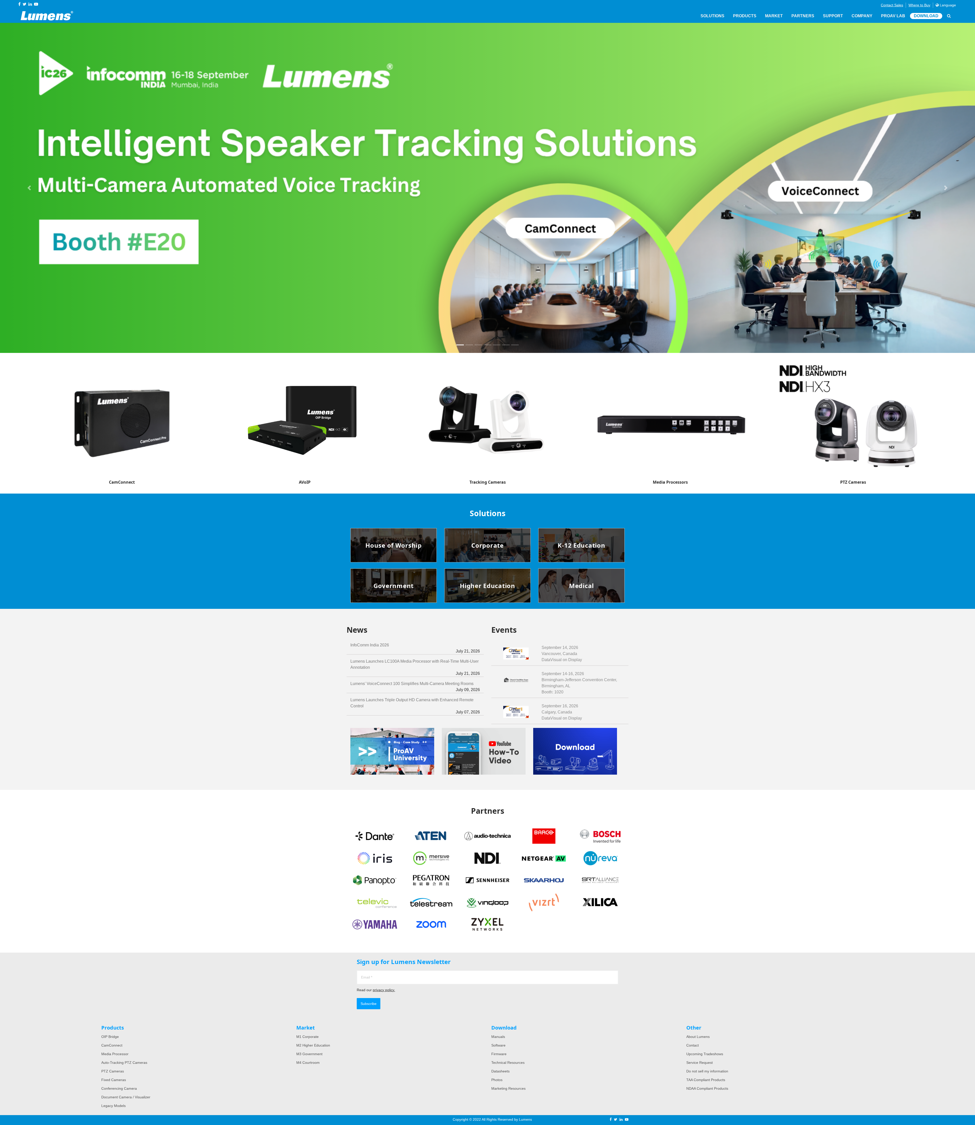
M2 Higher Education (313, 1045)
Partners (802, 16)
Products (744, 16)
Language (947, 5)
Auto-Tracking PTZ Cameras (124, 1063)
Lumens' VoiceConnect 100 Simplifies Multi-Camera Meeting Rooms (415, 686)
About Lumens (698, 1037)
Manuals (498, 1037)
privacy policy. (384, 990)
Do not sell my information (707, 1071)
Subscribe (369, 1004)
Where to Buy (919, 5)
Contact (692, 1045)
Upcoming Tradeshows (704, 1054)
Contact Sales (892, 5)
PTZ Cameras (112, 1071)
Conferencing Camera (119, 1088)
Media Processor (114, 1054)
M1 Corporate (307, 1037)
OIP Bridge (110, 1037)
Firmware (499, 1054)
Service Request (699, 1063)
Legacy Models (113, 1106)
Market (774, 16)
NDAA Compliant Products (707, 1088)
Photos (496, 1080)
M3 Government (309, 1054)
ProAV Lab (893, 16)
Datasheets (500, 1071)
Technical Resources (508, 1063)
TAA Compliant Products (705, 1080)
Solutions (712, 16)
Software (498, 1045)
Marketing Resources (508, 1088)
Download (926, 16)
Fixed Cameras (113, 1080)
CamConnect (111, 1045)
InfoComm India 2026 (415, 648)
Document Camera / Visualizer (125, 1097)
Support (833, 16)
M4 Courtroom (308, 1063)
